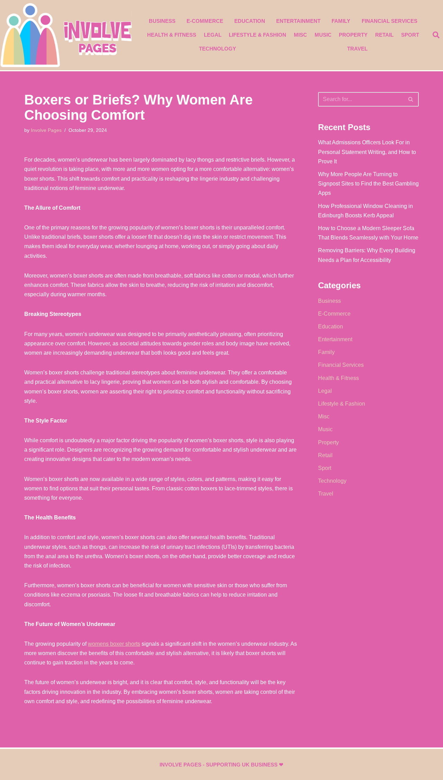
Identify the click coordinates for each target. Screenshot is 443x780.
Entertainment (298, 21)
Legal (213, 35)
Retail (384, 35)
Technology (217, 49)
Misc (300, 35)
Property (353, 35)
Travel (357, 49)
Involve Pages (46, 130)
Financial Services (389, 21)
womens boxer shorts (114, 644)
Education (249, 21)
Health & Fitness (171, 35)
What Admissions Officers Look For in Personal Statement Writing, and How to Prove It (367, 151)
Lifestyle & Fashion (257, 35)
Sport (410, 35)
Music (323, 35)
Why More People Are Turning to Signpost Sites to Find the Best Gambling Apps (368, 183)
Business (162, 21)
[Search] (411, 99)
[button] (436, 35)
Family (341, 21)
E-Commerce (205, 21)
